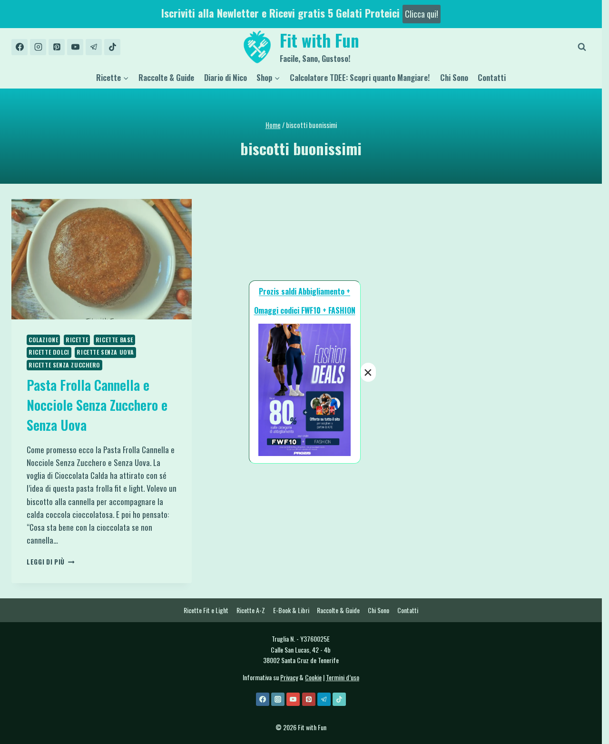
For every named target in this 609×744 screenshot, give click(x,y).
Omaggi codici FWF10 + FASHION (304, 310)
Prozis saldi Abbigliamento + (304, 291)
